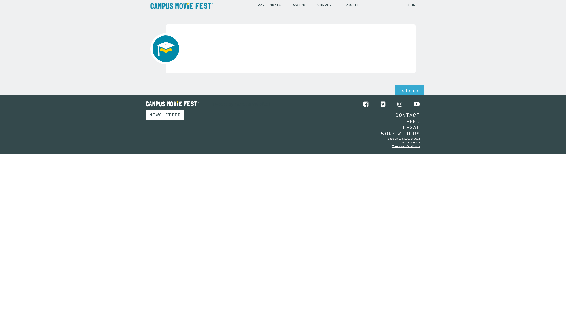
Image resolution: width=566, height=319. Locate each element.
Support (326, 5)
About (352, 5)
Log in (410, 5)
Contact (407, 115)
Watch (299, 5)
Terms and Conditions (406, 146)
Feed (413, 121)
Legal (411, 127)
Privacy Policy (411, 142)
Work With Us (400, 133)
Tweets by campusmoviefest (241, 104)
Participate (269, 5)
